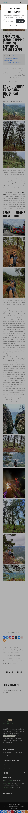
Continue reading (14, 25)
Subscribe (20, 21)
